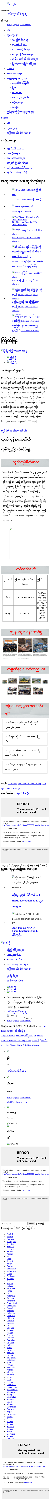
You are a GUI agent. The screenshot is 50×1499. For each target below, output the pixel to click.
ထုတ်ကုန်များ (13, 35)
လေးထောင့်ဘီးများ (21, 49)
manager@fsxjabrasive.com (19, 24)
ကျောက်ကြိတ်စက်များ (23, 54)
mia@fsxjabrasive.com (17, 1102)
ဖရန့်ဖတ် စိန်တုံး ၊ (22, 793)
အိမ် (9, 30)
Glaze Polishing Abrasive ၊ (28, 1045)
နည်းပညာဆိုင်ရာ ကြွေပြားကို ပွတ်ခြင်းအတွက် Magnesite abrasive (26, 306)
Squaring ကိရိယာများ (26, 1035)
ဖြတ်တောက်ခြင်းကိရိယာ (24, 64)
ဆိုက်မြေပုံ (20, 1031)
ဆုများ (15, 107)
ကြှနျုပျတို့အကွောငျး (17, 78)
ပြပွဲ (14, 88)
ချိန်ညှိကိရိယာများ (20, 40)
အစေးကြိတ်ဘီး (39, 1040)
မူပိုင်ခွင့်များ (17, 102)
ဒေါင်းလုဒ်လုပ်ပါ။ (20, 97)
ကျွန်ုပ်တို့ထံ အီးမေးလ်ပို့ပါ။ (14, 431)
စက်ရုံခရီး (17, 92)
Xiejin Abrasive (8, 1035)
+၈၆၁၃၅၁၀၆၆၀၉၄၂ (17, 14)
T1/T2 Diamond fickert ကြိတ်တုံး (27, 199)
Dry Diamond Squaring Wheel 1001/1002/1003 (25, 223)
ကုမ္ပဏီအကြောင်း (20, 83)
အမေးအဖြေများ (14, 73)
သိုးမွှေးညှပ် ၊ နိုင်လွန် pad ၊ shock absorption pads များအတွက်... (27, 901)
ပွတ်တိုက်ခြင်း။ (19, 44)
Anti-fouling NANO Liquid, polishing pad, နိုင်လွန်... (25, 931)
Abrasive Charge (8, 1045)
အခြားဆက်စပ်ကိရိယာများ (25, 59)
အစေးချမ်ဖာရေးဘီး (22, 211)
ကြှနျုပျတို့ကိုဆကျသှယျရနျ (20, 112)
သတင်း (10, 68)
